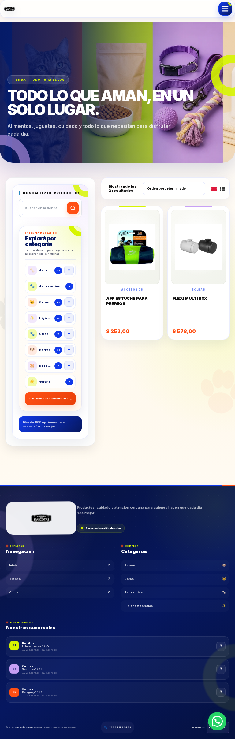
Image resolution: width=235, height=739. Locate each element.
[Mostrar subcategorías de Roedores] (69, 365)
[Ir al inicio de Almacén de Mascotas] (41, 518)
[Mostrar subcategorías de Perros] (69, 350)
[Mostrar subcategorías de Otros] (69, 334)
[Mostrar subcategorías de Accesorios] (69, 270)
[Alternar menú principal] (225, 9)
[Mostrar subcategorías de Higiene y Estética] (69, 318)
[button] (217, 721)
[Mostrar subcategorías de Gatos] (69, 302)
